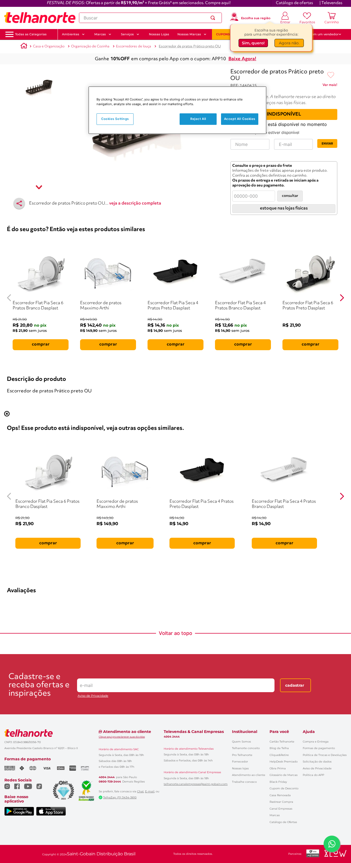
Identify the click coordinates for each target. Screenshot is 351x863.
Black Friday (278, 782)
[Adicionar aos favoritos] (330, 75)
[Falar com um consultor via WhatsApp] (332, 844)
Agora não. (289, 43)
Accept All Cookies (239, 119)
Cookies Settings (115, 119)
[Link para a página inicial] (24, 46)
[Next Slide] (342, 297)
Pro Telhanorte (242, 755)
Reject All (198, 119)
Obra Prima (278, 768)
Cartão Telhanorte (282, 741)
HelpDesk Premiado (284, 761)
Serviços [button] (127, 34)
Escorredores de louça (133, 46)
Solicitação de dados (317, 761)
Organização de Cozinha (90, 46)
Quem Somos (241, 741)
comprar (41, 344)
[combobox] (150, 18)
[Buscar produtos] (214, 18)
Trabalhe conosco (244, 782)
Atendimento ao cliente (248, 775)
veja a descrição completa (135, 203)
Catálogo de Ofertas (283, 822)
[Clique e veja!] (329, 86)
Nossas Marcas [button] (189, 34)
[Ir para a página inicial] (39, 18)
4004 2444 (107, 777)
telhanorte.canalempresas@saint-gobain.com (196, 784)
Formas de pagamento (319, 748)
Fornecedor (240, 761)
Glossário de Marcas (284, 775)
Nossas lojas (240, 768)
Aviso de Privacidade (93, 696)
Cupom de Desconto (284, 788)
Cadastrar (294, 685)
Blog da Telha (279, 748)
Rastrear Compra (281, 802)
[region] (177, 110)
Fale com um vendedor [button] (320, 34)
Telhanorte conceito (246, 748)
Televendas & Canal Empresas (194, 731)
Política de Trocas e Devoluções (325, 755)
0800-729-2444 (110, 781)
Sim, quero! (253, 43)
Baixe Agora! (242, 59)
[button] (31, 34)
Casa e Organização (48, 46)
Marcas (275, 815)
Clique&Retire (279, 755)
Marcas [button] (100, 34)
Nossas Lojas (159, 34)
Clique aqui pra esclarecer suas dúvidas (122, 736)
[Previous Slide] (9, 297)
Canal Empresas (281, 808)
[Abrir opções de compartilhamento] (19, 203)
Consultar (290, 196)
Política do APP (313, 775)
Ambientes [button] (70, 34)
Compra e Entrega (316, 741)
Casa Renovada (280, 795)
